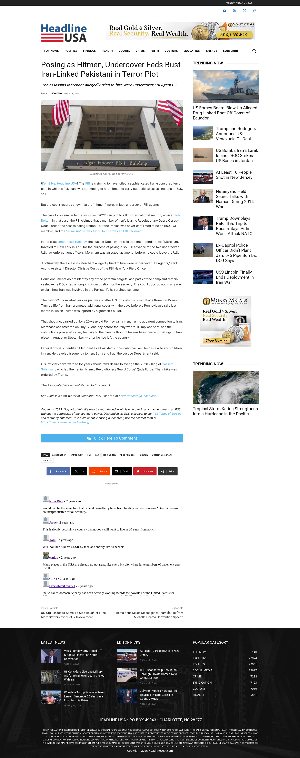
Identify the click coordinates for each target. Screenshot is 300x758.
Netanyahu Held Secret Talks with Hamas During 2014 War (235, 199)
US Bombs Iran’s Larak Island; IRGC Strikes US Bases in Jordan (237, 155)
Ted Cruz (47, 460)
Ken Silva (57, 93)
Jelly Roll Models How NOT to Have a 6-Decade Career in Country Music (158, 694)
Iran (97, 454)
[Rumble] (234, 11)
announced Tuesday (72, 242)
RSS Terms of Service (167, 413)
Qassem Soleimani (162, 454)
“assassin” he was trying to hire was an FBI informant (104, 231)
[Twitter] (245, 11)
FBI (87, 183)
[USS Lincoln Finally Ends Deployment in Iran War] (203, 277)
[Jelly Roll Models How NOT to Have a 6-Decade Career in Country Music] (127, 696)
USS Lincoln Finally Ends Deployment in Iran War (235, 277)
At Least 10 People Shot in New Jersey (234, 175)
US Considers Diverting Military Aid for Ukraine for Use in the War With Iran (85, 675)
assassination (59, 454)
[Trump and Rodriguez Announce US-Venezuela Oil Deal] (203, 133)
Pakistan (143, 454)
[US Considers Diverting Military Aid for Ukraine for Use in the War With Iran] (51, 677)
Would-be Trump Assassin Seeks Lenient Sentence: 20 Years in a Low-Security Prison (84, 696)
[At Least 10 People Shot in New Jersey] (203, 177)
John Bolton (109, 454)
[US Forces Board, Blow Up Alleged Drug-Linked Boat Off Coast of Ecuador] (226, 86)
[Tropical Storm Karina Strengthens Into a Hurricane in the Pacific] (226, 387)
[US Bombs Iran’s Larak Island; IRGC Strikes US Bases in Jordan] (203, 155)
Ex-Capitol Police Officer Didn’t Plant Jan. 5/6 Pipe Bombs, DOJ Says (236, 253)
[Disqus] (112, 545)
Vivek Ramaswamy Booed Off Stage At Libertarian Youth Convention (83, 654)
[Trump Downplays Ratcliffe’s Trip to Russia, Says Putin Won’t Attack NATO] (203, 223)
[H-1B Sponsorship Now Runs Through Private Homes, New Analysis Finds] (127, 675)
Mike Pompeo (127, 454)
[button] (254, 51)
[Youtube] (224, 11)
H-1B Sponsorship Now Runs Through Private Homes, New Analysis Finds (158, 674)
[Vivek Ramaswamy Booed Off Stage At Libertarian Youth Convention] (51, 656)
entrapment (76, 454)
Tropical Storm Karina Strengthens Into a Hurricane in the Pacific (225, 411)
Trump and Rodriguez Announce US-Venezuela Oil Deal (236, 133)
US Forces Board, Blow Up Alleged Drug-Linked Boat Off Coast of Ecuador (225, 112)
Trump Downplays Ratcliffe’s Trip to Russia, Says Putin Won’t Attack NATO (234, 226)
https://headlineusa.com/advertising (65, 422)
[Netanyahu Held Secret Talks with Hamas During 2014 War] (203, 196)
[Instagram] (255, 11)
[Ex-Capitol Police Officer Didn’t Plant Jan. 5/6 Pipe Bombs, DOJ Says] (203, 250)
